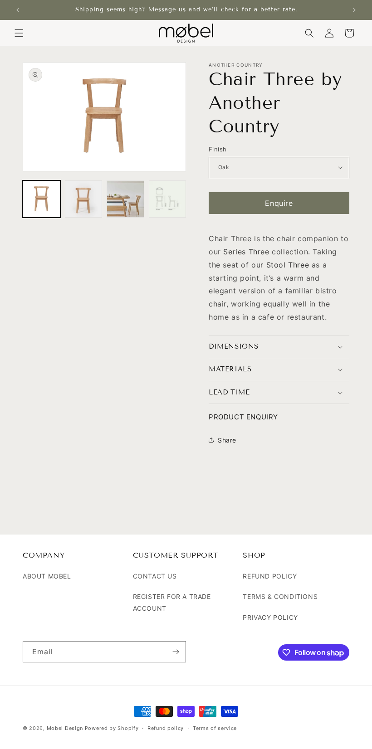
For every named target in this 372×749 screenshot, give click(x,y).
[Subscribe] (176, 651)
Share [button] (227, 440)
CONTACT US (155, 576)
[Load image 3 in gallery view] (125, 199)
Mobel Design (65, 728)
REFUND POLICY (270, 576)
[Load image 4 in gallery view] (167, 199)
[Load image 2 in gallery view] (84, 199)
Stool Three (287, 264)
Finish (217, 149)
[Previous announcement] (18, 10)
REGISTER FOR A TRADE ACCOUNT (172, 602)
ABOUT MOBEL (47, 576)
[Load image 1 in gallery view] (41, 199)
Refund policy (165, 728)
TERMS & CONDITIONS (280, 596)
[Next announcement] (354, 10)
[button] (19, 33)
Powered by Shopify (112, 728)
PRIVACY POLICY (270, 617)
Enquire (279, 203)
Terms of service (215, 728)
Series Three (246, 251)
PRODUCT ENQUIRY (243, 417)
